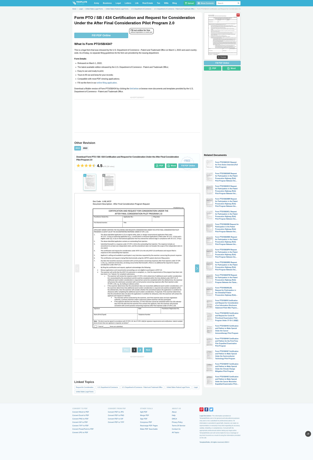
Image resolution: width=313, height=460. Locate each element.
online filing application (107, 83)
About (174, 412)
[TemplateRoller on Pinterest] (201, 409)
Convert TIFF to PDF (80, 426)
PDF (161, 166)
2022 (85, 148)
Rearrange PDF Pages (149, 426)
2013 (77, 148)
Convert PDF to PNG (116, 415)
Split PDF (143, 412)
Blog (174, 3)
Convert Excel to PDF (80, 415)
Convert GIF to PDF (80, 422)
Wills (166, 3)
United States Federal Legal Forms (178, 387)
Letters (128, 3)
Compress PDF (146, 422)
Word (173, 166)
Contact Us (176, 429)
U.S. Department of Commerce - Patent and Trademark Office (142, 387)
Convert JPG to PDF (80, 432)
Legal (118, 3)
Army (96, 3)
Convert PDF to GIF (115, 419)
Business (107, 3)
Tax (158, 3)
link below (134, 89)
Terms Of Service (178, 426)
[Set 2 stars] (82, 166)
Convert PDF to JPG (116, 412)
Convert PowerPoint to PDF (83, 429)
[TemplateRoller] (79, 3)
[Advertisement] (137, 116)
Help (173, 415)
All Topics (175, 432)
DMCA (174, 419)
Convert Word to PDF (80, 412)
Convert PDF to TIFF (116, 422)
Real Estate (147, 3)
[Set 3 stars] (86, 166)
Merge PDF (144, 415)
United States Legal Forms (85, 392)
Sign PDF (143, 419)
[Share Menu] (308, 434)
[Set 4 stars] (90, 166)
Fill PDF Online (101, 35)
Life (137, 3)
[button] (197, 268)
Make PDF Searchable (149, 429)
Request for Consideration (84, 387)
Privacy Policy (177, 422)
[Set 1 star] (78, 166)
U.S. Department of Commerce (108, 387)
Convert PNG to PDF (80, 419)
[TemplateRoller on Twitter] (211, 409)
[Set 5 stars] (94, 166)
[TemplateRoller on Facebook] (206, 409)
